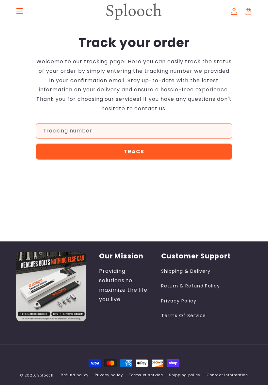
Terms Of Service (183, 315)
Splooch (46, 375)
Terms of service (146, 374)
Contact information (227, 374)
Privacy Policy (178, 301)
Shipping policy (184, 374)
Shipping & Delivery (185, 271)
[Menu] (19, 11)
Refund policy (75, 374)
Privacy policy (109, 374)
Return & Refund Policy (190, 286)
